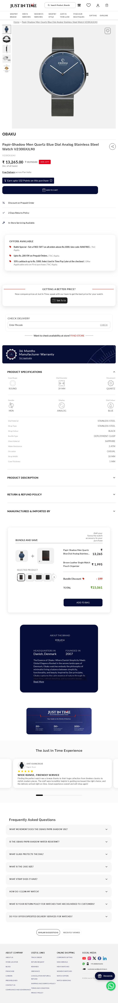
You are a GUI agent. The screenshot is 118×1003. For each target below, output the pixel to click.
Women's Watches (64, 971)
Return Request (37, 962)
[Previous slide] (14, 76)
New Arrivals (62, 962)
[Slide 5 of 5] (6, 68)
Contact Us (10, 985)
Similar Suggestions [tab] (48, 932)
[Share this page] (112, 146)
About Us (9, 957)
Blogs (8, 966)
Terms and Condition (40, 988)
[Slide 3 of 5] (6, 49)
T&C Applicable (25, 358)
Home (16, 22)
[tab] (21, 577)
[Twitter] (94, 958)
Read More (38, 681)
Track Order (36, 957)
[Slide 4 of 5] (6, 59)
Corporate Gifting (64, 957)
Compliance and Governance (18, 990)
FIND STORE (77, 335)
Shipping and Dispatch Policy (43, 983)
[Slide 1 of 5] (6, 29)
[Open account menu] (98, 5)
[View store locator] (79, 5)
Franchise (10, 971)
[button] (108, 31)
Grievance (35, 971)
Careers (9, 976)
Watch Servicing (64, 980)
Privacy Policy (37, 993)
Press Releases (11, 980)
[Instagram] (89, 958)
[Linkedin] (104, 958)
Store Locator (12, 962)
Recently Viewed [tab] (71, 932)
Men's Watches (63, 966)
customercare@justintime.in (97, 969)
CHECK (104, 325)
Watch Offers (63, 976)
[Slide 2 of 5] (6, 39)
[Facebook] (99, 958)
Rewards (35, 966)
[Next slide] (113, 76)
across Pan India (16, 172)
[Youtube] (84, 958)
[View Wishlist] (89, 5)
